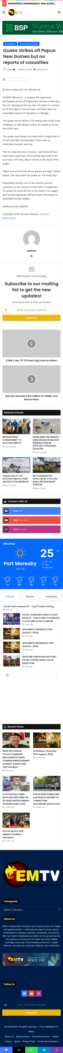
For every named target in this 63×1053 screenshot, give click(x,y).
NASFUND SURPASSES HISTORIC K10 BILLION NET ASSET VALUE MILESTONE (39, 660)
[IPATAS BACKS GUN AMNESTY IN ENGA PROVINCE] (16, 820)
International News (41, 1036)
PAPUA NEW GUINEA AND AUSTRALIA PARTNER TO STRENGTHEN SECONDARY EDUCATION (46, 799)
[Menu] (3, 13)
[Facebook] (24, 993)
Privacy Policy (28, 1041)
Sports (17, 1041)
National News (23, 1036)
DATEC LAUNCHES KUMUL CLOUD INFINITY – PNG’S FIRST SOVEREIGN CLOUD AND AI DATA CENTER (40, 618)
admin (9, 69)
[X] (19, 1050)
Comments (51, 596)
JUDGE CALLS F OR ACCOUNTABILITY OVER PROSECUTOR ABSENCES (15, 478)
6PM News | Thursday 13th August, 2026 (44, 752)
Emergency (10, 44)
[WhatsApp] (31, 1050)
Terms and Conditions (47, 1041)
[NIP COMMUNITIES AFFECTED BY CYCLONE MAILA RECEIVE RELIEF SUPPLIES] (47, 465)
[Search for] (59, 13)
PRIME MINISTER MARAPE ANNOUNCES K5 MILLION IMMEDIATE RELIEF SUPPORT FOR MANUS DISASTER (46, 443)
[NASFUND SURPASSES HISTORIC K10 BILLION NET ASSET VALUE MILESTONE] (11, 661)
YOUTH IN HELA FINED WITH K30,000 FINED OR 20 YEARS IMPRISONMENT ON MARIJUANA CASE (16, 799)
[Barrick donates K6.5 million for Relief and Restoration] (31, 379)
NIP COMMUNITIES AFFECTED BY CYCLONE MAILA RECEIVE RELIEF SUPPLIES (45, 480)
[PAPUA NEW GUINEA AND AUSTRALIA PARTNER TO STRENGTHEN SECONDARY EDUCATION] (47, 783)
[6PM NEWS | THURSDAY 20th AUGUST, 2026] (11, 633)
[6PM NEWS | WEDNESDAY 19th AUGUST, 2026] (11, 647)
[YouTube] (31, 993)
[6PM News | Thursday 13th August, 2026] (47, 740)
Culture (8, 1041)
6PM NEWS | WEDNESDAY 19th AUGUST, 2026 (38, 645)
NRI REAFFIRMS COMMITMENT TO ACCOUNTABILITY (12, 440)
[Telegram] (44, 1050)
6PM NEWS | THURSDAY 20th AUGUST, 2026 (37, 631)
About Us (9, 1036)
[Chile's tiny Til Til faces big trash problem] (31, 343)
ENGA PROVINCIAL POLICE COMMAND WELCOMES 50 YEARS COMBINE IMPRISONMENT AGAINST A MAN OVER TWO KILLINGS (16, 759)
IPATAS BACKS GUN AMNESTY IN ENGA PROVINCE (12, 834)
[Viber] (56, 1050)
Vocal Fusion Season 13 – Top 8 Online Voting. (28, 606)
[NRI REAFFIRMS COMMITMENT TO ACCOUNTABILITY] (16, 426)
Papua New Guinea (29, 44)
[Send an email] (14, 69)
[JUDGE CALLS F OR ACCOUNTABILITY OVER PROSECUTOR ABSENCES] (16, 465)
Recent (30, 596)
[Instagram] (38, 993)
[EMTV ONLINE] (20, 12)
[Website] (31, 256)
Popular (10, 596)
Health (55, 1036)
